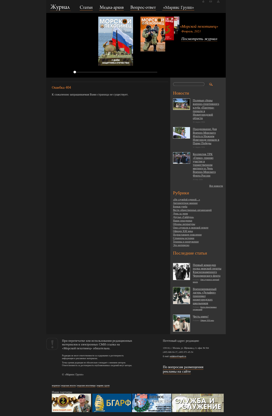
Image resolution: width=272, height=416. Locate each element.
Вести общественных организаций (192, 210)
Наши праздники (182, 220)
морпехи (56, 385)
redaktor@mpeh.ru (178, 356)
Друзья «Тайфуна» (183, 217)
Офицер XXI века (183, 231)
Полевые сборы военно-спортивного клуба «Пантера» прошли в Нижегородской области (206, 109)
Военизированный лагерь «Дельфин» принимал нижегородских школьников (204, 296)
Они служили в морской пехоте (190, 227)
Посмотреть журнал (199, 38)
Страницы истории (183, 238)
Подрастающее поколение (187, 234)
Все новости (216, 185)
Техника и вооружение (186, 241)
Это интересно (181, 245)
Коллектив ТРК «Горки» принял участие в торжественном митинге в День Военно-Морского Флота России (204, 164)
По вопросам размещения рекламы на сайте (183, 369)
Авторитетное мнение (185, 203)
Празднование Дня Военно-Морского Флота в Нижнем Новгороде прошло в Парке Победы (206, 136)
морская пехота (68, 385)
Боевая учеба (180, 206)
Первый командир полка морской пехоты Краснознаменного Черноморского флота (207, 270)
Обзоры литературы (184, 224)
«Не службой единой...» (186, 199)
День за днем (180, 213)
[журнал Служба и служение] (198, 411)
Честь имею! (201, 316)
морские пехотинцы (86, 385)
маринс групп (103, 385)
